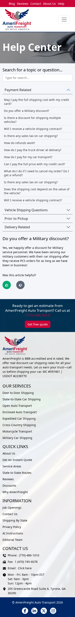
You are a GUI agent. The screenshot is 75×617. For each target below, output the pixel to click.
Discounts (9, 485)
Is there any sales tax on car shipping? (31, 136)
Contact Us (10, 514)
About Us (49, 4)
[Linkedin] (34, 611)
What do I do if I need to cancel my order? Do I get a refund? (36, 173)
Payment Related (18, 90)
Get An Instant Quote (17, 460)
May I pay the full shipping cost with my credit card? (36, 102)
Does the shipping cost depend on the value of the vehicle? (36, 191)
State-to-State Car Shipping (21, 399)
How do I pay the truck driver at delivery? (32, 150)
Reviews (22, 4)
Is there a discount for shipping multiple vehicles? (32, 120)
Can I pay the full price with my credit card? (34, 164)
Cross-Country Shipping (19, 425)
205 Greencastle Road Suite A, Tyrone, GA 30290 (37, 591)
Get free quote (38, 324)
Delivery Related (17, 227)
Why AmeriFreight (15, 492)
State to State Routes (16, 473)
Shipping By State (14, 520)
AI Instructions (12, 533)
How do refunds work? (19, 143)
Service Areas (11, 466)
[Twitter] (44, 611)
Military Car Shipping (17, 438)
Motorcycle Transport (17, 431)
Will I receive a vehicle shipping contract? (33, 129)
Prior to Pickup (16, 218)
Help (61, 4)
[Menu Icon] (64, 19)
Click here (25, 568)
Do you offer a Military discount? (26, 111)
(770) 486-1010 (37, 315)
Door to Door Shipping (18, 393)
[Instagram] (53, 611)
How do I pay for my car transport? (28, 157)
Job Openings (11, 507)
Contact (35, 4)
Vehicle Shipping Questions (26, 210)
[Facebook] (25, 611)
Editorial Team (12, 540)
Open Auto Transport (17, 406)
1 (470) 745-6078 (26, 562)
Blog (12, 4)
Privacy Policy (11, 527)
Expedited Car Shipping (19, 418)
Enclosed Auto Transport (19, 412)
